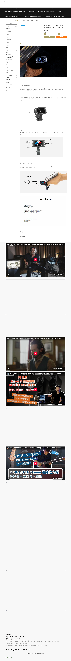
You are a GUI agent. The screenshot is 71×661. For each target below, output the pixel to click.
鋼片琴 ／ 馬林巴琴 (9, 84)
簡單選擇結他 (24, 8)
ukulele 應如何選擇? (49, 8)
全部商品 (23, 20)
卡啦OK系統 (8, 69)
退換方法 (60, 11)
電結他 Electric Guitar (8, 43)
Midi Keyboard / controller (9, 86)
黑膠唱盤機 (8, 79)
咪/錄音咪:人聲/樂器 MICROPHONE (9, 57)
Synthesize (8, 77)
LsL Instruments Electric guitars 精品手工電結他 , (32, 16)
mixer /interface (9, 59)
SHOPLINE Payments (37, 658)
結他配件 (36, 20)
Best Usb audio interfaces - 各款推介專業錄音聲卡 (46, 11)
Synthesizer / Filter (8, 89)
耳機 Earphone (9, 49)
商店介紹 (17, 8)
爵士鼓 (7, 52)
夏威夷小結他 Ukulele (8, 40)
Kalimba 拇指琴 (9, 75)
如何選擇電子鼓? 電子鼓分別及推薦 (49, 14)
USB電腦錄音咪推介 (31, 11)
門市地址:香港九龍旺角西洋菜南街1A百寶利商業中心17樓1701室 (27, 646)
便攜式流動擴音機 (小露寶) (9, 66)
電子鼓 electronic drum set (9, 35)
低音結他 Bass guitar (8, 46)
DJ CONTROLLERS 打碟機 (9, 71)
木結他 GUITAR (8, 37)
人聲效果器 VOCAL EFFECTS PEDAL (9, 61)
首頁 (12, 8)
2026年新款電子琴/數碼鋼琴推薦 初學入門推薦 (32, 14)
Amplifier (7, 64)
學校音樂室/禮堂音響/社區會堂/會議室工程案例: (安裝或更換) (15, 11)
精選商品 (7, 26)
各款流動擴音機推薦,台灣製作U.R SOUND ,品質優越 (13, 14)
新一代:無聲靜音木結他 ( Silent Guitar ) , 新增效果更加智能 (54, 16)
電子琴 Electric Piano (8, 32)
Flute (7, 74)
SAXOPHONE (8, 54)
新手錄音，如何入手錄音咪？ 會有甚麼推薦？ (12, 16)
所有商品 (6, 8)
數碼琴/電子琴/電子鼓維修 (9, 81)
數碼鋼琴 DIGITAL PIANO (9, 29)
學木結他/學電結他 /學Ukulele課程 (36, 8)
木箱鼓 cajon (8, 50)
